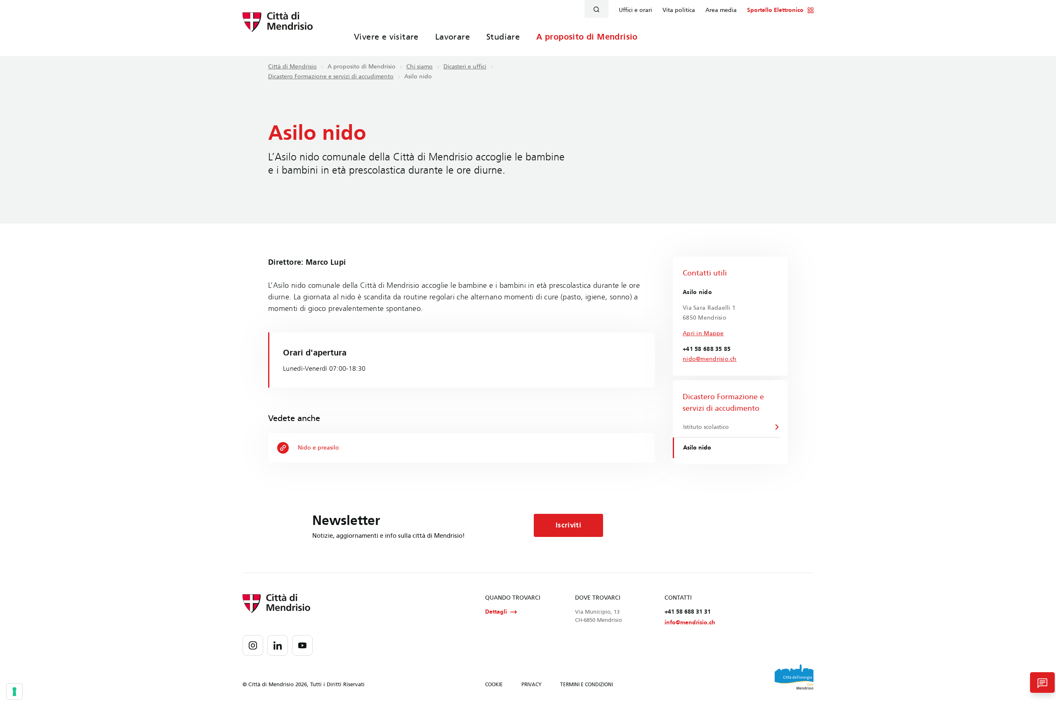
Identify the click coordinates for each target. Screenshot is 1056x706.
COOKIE (494, 684)
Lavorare (452, 37)
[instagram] (253, 645)
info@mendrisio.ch (690, 622)
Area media (721, 10)
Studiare (503, 37)
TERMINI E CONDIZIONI (586, 684)
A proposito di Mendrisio (587, 37)
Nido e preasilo (318, 447)
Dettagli (496, 611)
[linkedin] (277, 645)
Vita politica (678, 10)
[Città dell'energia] (794, 677)
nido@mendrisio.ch (710, 358)
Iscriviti (568, 525)
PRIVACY (531, 684)
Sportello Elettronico (775, 10)
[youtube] (302, 645)
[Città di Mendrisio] (278, 27)
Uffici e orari (635, 10)
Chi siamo (419, 66)
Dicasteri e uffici (464, 66)
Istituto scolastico (706, 427)
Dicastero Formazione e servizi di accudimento (331, 76)
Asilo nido (697, 447)
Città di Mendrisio (292, 66)
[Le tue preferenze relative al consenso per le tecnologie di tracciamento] (14, 691)
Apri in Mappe (703, 333)
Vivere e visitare (386, 37)
